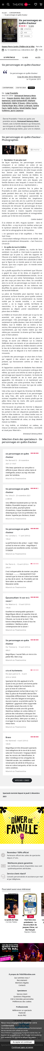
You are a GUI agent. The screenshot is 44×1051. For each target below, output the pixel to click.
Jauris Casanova (17, 110)
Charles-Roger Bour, (10, 105)
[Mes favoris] (35, 4)
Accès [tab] (37, 57)
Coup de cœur (21, 88)
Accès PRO (22, 1015)
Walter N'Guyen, (18, 103)
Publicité (22, 1013)
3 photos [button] (36, 150)
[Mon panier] (41, 4)
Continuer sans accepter (22, 1047)
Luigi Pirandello (11, 93)
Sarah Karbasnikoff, (19, 100)
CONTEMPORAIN (8, 88)
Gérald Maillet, (25, 108)
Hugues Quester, (13, 98)
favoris (27, 36)
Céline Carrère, (32, 103)
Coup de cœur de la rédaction (29, 77)
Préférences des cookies (22, 1001)
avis (25, 33)
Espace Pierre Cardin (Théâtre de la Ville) (18, 46)
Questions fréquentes (22, 996)
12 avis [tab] (25, 57)
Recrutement (22, 980)
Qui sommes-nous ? (22, 978)
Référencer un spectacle (22, 1010)
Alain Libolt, (25, 98)
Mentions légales (22, 983)
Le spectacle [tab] (9, 57)
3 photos (27, 29)
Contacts (22, 985)
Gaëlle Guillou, (13, 108)
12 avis (31, 26)
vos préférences (15, 1035)
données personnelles (25, 999)
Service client (22, 994)
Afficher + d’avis (22, 780)
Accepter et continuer (22, 1042)
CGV (12, 999)
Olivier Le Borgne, (25, 105)
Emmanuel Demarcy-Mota (25, 95)
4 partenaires (17, 1033)
